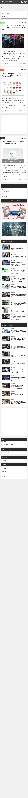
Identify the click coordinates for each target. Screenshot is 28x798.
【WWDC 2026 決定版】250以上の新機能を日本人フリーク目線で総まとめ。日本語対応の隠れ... (18, 264)
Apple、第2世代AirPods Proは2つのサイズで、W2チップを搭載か (18, 310)
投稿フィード (5, 471)
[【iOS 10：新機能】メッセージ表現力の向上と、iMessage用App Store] (13, 155)
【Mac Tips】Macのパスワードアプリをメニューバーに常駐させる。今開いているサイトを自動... (18, 280)
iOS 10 (3, 138)
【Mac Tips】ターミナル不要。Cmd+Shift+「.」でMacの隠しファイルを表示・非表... (18, 371)
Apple (3, 22)
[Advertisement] (14, 125)
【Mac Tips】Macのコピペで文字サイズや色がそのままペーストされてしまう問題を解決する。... (18, 303)
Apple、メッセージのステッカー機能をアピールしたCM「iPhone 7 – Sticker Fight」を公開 (13, 27)
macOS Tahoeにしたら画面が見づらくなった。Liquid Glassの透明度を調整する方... (18, 331)
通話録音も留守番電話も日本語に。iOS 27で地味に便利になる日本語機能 (18, 287)
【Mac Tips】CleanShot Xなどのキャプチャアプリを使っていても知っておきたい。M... (18, 318)
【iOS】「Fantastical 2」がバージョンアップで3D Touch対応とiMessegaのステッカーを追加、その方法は (13, 75)
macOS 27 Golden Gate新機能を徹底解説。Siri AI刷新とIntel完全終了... (18, 295)
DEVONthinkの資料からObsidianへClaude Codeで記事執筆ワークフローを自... (18, 379)
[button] (22, 2)
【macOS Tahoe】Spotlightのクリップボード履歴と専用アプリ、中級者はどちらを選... (18, 256)
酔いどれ (24, 63)
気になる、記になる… (5, 446)
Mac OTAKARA (4, 443)
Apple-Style (3, 441)
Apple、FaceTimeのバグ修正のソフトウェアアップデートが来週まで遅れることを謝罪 (18, 272)
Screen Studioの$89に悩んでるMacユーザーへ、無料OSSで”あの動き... (18, 363)
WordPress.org (5, 476)
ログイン (4, 468)
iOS (2, 69)
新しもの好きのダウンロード (7, 444)
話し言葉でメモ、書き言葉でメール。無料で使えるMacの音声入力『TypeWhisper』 (18, 347)
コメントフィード (6, 474)
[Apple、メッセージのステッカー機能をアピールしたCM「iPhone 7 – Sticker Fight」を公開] (13, 41)
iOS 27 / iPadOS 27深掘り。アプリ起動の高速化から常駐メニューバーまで (18, 248)
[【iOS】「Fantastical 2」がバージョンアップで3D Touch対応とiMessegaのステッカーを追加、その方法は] (13, 88)
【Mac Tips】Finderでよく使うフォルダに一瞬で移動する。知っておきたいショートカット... (18, 339)
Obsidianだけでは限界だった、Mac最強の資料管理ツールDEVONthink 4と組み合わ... (17, 387)
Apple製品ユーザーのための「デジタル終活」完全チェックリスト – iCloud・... (18, 395)
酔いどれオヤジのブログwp (7, 3)
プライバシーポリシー (7, 452)
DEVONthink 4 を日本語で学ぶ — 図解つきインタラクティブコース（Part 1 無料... (18, 355)
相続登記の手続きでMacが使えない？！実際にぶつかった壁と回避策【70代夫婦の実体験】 (18, 402)
